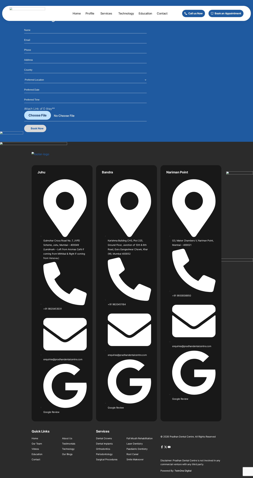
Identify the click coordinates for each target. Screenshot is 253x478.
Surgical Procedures (106, 459)
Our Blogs (67, 454)
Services (106, 13)
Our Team (37, 443)
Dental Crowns (104, 438)
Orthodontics (103, 448)
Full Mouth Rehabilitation (139, 438)
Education (145, 13)
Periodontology (104, 454)
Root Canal (132, 454)
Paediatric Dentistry (137, 448)
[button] (91, 13)
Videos (35, 448)
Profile (90, 13)
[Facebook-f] (161, 447)
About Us (67, 438)
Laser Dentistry (134, 443)
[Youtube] (169, 447)
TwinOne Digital (183, 470)
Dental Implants (104, 443)
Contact (162, 13)
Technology (126, 13)
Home (77, 13)
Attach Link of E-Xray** (39, 108)
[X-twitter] (165, 447)
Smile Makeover (135, 459)
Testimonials (68, 443)
